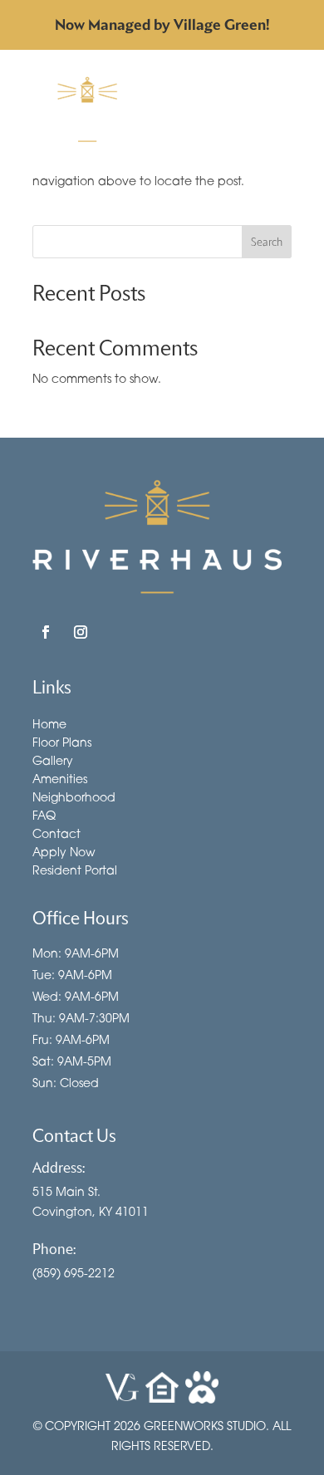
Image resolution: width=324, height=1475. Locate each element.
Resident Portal (74, 870)
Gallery (52, 761)
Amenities (59, 779)
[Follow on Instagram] (80, 632)
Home (49, 724)
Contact (56, 834)
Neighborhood (73, 797)
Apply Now (64, 852)
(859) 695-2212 (73, 1273)
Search (266, 242)
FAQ (44, 815)
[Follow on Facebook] (45, 632)
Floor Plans (61, 742)
